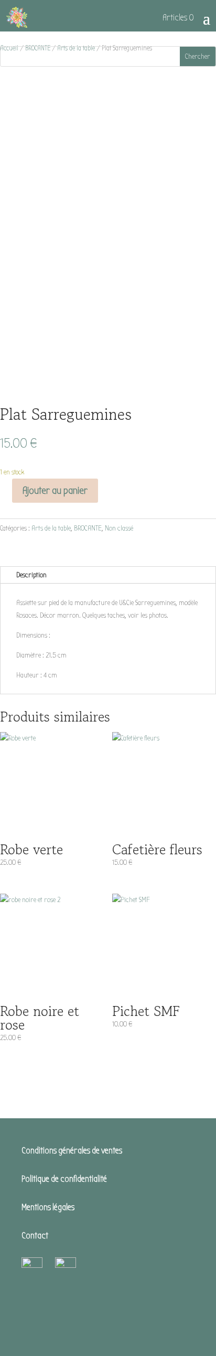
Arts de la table (51, 528)
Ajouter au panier (55, 490)
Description (31, 574)
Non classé (119, 528)
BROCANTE (88, 528)
